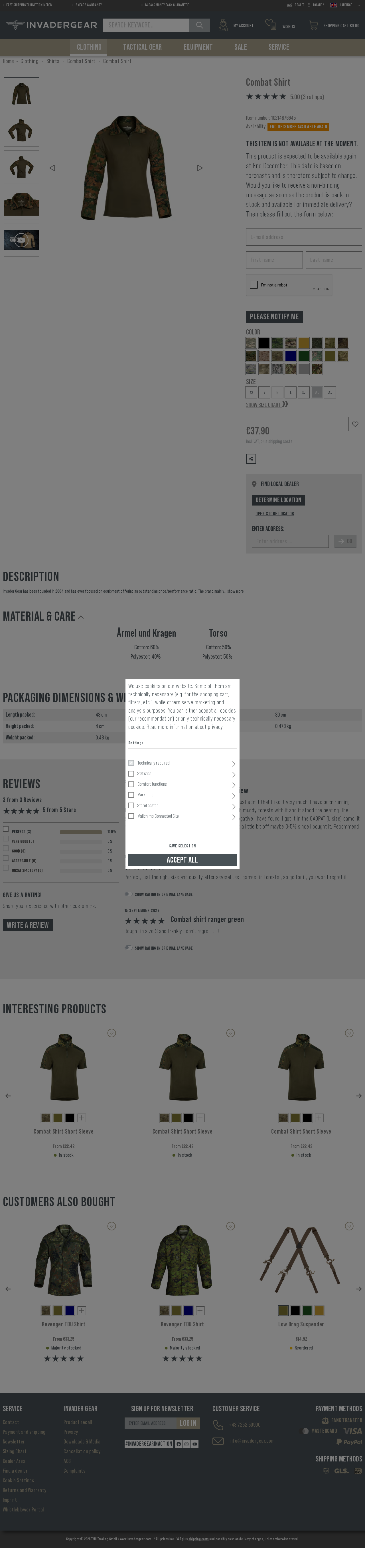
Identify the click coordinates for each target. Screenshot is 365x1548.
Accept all (182, 860)
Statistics (144, 773)
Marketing (145, 794)
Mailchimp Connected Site (158, 816)
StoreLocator (147, 805)
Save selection (182, 846)
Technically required (153, 762)
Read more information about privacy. (185, 727)
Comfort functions (152, 784)
